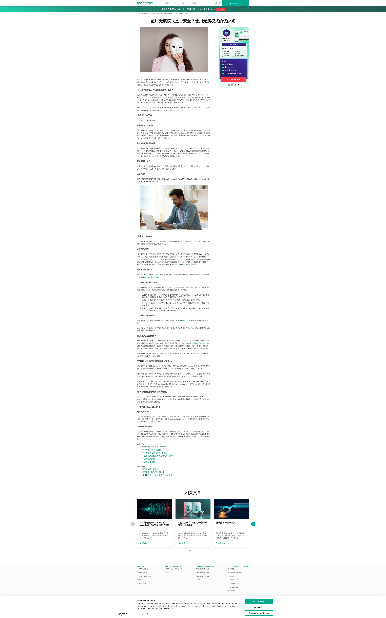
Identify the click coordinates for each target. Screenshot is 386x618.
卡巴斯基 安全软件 (142, 572)
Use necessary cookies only (259, 613)
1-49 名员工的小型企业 (173, 566)
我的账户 (236, 3)
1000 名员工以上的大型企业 (238, 566)
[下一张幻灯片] (253, 524)
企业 (176, 3)
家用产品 (140, 566)
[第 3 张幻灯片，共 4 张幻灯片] (194, 550)
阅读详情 (143, 543)
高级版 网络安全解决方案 (202, 576)
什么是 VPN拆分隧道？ (227, 522)
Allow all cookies (259, 601)
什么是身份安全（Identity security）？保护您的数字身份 (154, 523)
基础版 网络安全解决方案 (202, 569)
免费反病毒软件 (141, 583)
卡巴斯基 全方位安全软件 (144, 576)
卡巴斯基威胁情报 (233, 587)
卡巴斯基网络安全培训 (234, 583)
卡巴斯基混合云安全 (233, 580)
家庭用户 (168, 3)
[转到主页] (145, 3)
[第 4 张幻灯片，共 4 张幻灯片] (196, 550)
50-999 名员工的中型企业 (205, 566)
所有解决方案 (232, 590)
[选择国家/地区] (216, 3)
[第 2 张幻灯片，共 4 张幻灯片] (192, 550)
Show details (141, 614)
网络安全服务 (232, 569)
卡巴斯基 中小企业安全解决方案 (173, 569)
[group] (155, 523)
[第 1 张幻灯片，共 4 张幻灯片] (189, 550)
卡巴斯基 (145, 459)
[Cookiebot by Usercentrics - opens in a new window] (123, 614)
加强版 (152, 459)
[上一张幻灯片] (133, 524)
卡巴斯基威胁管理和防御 (235, 572)
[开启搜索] (220, 3)
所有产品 (139, 580)
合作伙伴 (184, 3)
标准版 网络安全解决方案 (202, 572)
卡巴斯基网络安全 (233, 576)
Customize (258, 607)
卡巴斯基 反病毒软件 (142, 569)
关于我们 (194, 3)
